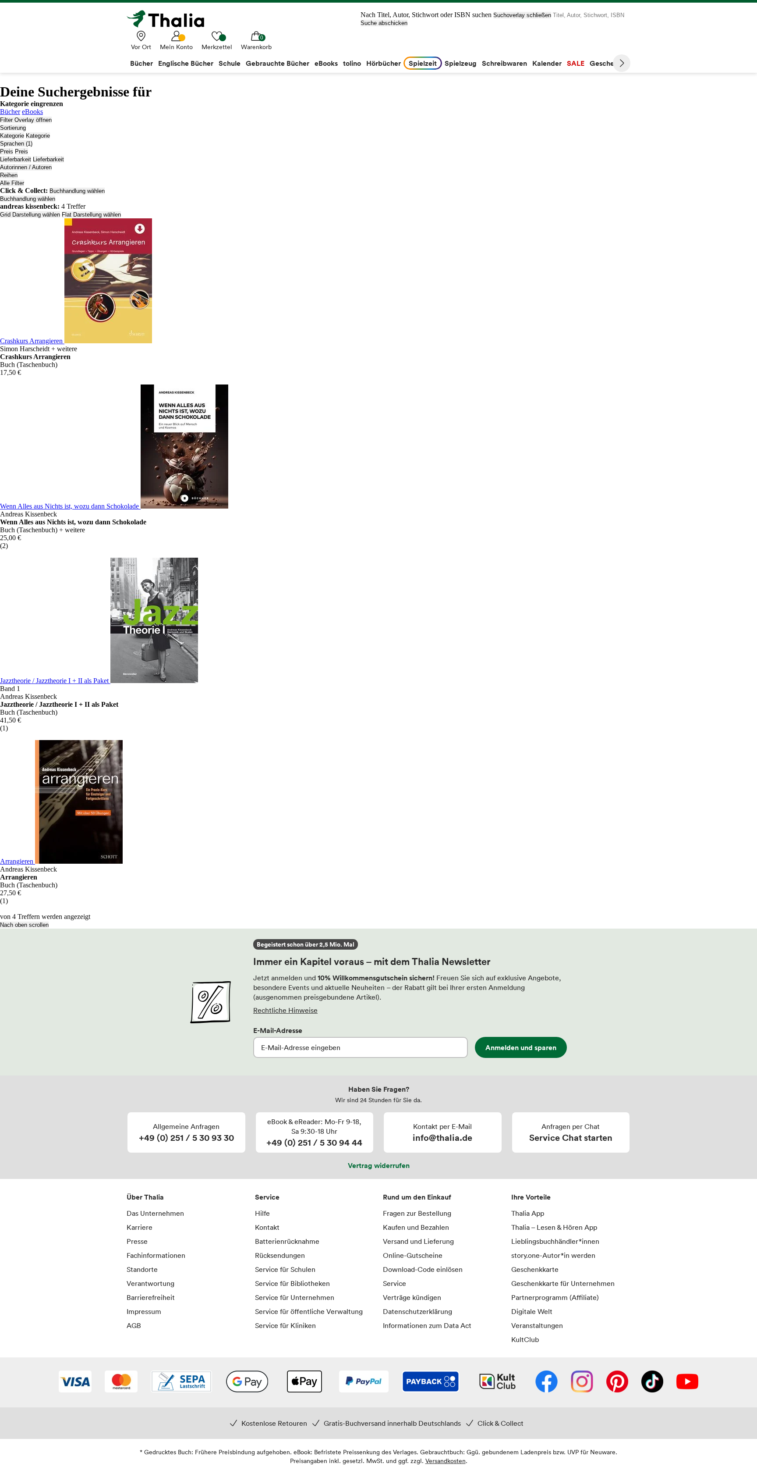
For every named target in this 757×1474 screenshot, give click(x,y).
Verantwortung (150, 1283)
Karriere (139, 1227)
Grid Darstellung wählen (30, 214)
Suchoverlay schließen (522, 15)
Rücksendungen (280, 1255)
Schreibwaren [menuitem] (504, 63)
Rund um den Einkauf (417, 1197)
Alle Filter (12, 183)
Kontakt (267, 1227)
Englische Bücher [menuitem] (185, 63)
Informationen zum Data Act (427, 1325)
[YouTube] (687, 1382)
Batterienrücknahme (287, 1241)
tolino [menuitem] (352, 63)
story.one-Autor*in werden (553, 1255)
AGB (134, 1325)
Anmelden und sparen (520, 1047)
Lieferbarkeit (15, 159)
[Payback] (431, 1382)
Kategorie (12, 135)
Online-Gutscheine (412, 1255)
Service (267, 1197)
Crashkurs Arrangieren (32, 341)
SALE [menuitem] (575, 63)
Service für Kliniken (285, 1325)
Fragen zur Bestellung (417, 1213)
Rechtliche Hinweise (285, 1010)
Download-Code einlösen (423, 1269)
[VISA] (75, 1382)
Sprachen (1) (16, 143)
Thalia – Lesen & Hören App (554, 1227)
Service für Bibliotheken (292, 1283)
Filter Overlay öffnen (26, 120)
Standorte (142, 1269)
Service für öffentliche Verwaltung (309, 1311)
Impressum (144, 1311)
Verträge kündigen (412, 1297)
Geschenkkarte (535, 1269)
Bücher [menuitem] (141, 63)
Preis (6, 151)
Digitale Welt (531, 1311)
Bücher (10, 111)
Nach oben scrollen (24, 925)
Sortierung (13, 128)
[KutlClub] (497, 1382)
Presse (137, 1241)
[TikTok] (652, 1382)
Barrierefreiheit (151, 1297)
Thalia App (527, 1213)
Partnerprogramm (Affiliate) (555, 1297)
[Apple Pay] (304, 1382)
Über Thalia (145, 1197)
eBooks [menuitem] (326, 63)
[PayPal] (364, 1382)
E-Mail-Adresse (277, 1030)
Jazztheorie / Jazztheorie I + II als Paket (55, 680)
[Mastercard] (121, 1382)
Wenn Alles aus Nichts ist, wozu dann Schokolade (70, 506)
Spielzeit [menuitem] (423, 63)
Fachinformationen (156, 1255)
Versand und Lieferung (418, 1241)
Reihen (9, 175)
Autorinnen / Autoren (26, 167)
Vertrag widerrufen (379, 1165)
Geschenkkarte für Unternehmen (563, 1283)
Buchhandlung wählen (77, 191)
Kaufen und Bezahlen (416, 1227)
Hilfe (262, 1213)
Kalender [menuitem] (547, 63)
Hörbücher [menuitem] (383, 63)
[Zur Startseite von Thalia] (170, 19)
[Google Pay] (247, 1382)
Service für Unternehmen (294, 1297)
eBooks (32, 111)
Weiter (621, 63)
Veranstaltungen (537, 1325)
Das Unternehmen (155, 1213)
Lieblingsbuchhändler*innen (555, 1241)
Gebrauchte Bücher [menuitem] (277, 63)
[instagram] (582, 1382)
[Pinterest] (617, 1382)
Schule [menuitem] (230, 63)
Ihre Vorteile (531, 1197)
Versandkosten (445, 1460)
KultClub (525, 1339)
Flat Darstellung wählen (91, 214)
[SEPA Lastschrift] (181, 1382)
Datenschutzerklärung (417, 1311)
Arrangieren (17, 861)
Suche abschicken (384, 23)
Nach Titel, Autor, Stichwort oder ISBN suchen (426, 14)
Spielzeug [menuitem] (461, 63)
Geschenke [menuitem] (608, 63)
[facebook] (546, 1382)
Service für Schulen (285, 1269)
